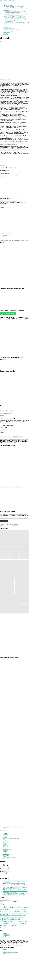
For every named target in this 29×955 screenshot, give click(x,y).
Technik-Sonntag (17, 923)
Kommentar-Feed (6, 935)
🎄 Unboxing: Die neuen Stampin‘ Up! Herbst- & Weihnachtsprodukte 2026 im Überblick (16, 14)
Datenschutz (5, 950)
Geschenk (8, 913)
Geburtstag (4, 913)
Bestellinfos (19, 436)
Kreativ (9, 915)
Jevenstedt (4, 915)
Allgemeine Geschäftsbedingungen (10, 952)
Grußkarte (15, 913)
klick (1, 154)
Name (4, 170)
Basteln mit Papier (11, 909)
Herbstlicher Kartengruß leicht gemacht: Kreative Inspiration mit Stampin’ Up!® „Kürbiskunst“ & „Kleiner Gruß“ (15, 894)
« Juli (1, 875)
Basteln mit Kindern (7, 835)
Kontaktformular (6, 32)
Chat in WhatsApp (9, 314)
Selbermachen (5, 921)
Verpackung (4, 925)
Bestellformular (8, 5)
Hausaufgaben (6, 841)
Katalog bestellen (6, 27)
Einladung (19, 911)
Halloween (22, 913)
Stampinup (22, 921)
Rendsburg (4, 917)
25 (2, 873)
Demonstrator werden (4, 911)
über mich (5, 33)
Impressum (5, 949)
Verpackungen (6, 855)
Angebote (5, 833)
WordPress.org (6, 936)
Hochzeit (5, 843)
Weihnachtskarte (21, 925)
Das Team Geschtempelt (8, 31)
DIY (9, 911)
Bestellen (20, 909)
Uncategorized (6, 854)
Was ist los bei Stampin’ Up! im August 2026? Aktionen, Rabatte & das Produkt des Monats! (15, 17)
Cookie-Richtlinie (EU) (8, 953)
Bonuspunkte (5, 24)
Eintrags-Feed (6, 934)
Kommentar (5, 198)
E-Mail (4, 173)
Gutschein (19, 913)
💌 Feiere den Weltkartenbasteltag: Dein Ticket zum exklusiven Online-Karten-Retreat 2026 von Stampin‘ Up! (15, 884)
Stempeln (5, 923)
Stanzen (1, 923)
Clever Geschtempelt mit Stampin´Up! (11, 838)
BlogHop (5, 837)
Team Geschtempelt (11, 923)
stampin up (15, 921)
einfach (14, 911)
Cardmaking (24, 909)
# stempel (13, 907)
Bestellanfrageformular (7, 442)
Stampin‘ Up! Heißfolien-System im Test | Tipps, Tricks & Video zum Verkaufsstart (15, 12)
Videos (4, 856)
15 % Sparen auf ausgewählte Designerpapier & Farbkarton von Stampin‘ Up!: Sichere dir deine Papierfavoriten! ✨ (15, 20)
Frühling (25, 911)
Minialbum (5, 848)
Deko (4, 839)
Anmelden (5, 933)
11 (2, 870)
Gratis (12, 913)
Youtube (3, 928)
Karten (4, 844)
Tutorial (23, 923)
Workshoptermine (6, 858)
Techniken (5, 852)
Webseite (2, 176)
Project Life (5, 850)
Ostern (16, 915)
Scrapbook (5, 851)
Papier (24, 915)
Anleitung (20, 907)
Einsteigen (22, 911)
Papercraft (19, 915)
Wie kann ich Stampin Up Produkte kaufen (14, 6)
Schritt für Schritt (13, 919)
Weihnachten (16, 925)
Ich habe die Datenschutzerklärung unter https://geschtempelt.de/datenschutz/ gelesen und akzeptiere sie (12, 202)
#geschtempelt (5, 907)
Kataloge (5, 26)
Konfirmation (5, 845)
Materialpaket (5, 846)
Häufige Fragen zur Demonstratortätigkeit (11, 29)
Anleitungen (5, 34)
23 (8, 871)
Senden (2, 207)
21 (6, 871)
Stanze (26, 921)
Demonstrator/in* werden (8, 28)
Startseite (5, 2)
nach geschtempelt (7, 849)
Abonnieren (4, 521)
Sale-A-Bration (11, 917)
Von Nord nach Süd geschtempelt (10, 857)
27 (4, 873)
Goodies (4, 840)
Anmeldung (2, 415)
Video (11, 925)
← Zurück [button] (2, 165)
